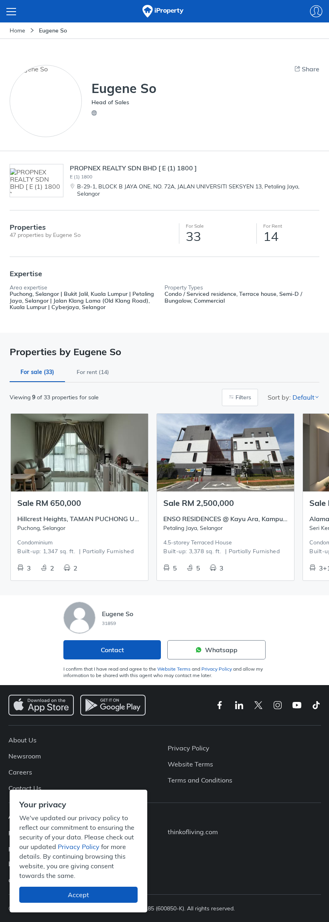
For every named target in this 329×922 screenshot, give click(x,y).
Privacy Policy (216, 669)
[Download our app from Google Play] (113, 705)
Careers (20, 772)
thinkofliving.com (193, 832)
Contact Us (24, 788)
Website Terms (174, 669)
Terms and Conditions (200, 780)
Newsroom (24, 756)
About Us (22, 740)
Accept (78, 895)
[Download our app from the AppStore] (41, 705)
